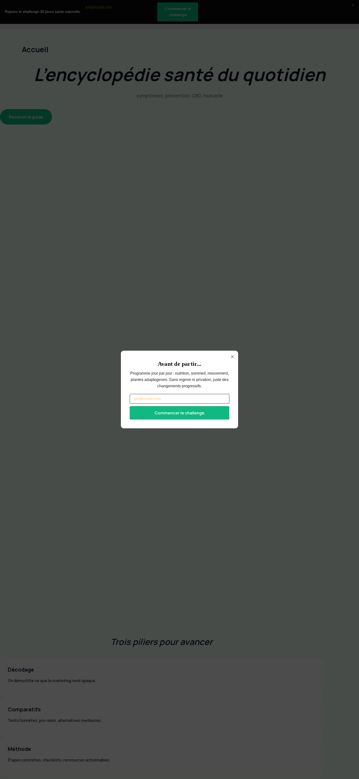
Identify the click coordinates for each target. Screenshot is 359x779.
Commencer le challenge (179, 413)
